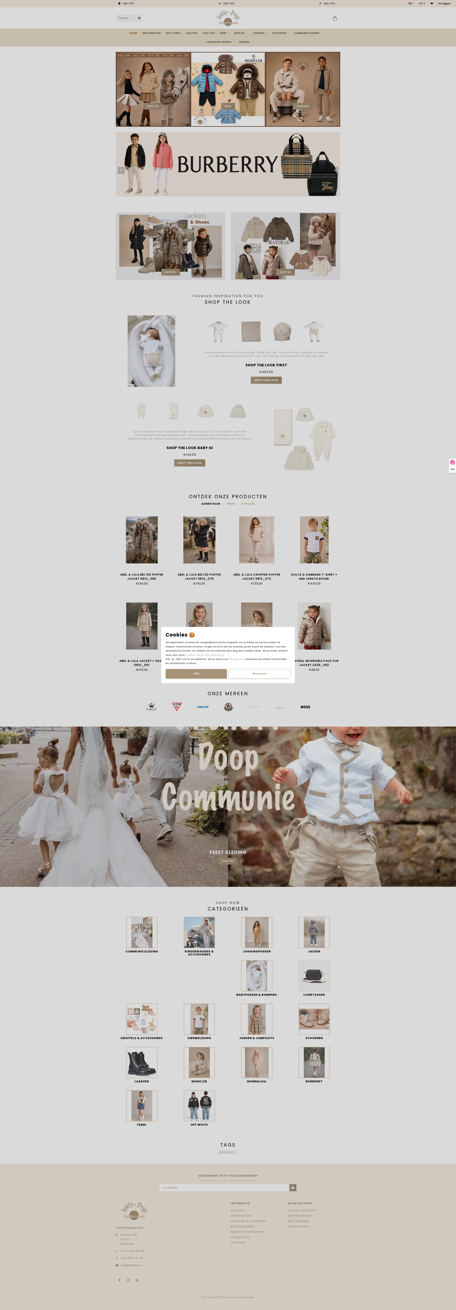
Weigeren (236, 659)
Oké (196, 673)
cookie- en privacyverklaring (205, 655)
